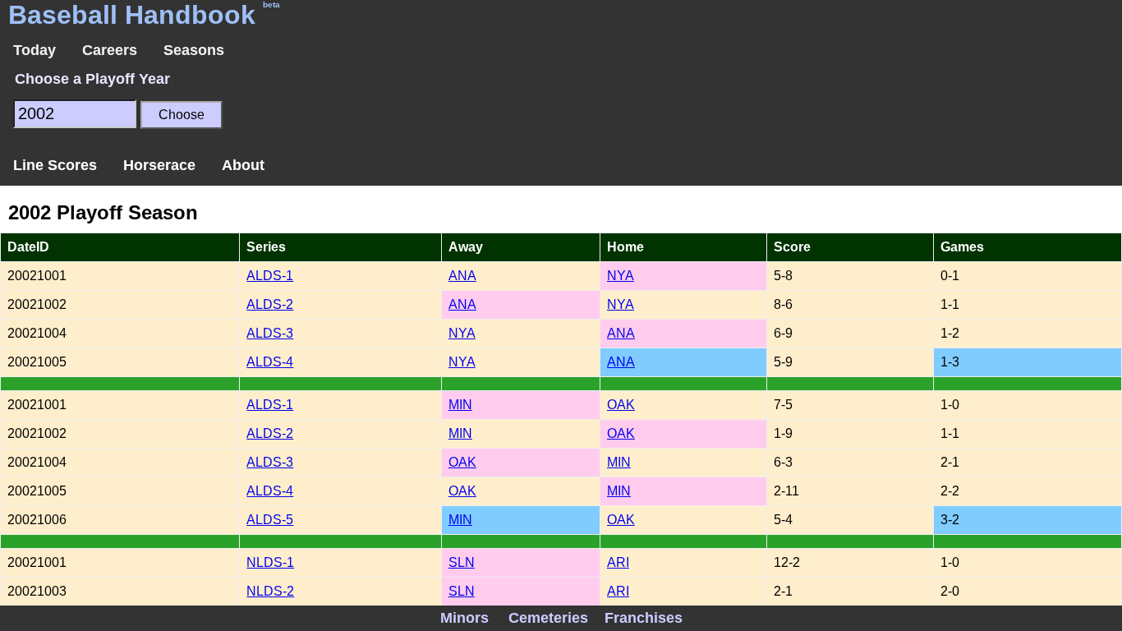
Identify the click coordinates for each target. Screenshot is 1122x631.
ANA (462, 276)
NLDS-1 (270, 562)
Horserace (159, 165)
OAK (621, 405)
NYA (620, 276)
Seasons (193, 50)
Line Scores (55, 165)
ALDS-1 (269, 276)
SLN (461, 562)
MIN (460, 405)
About (243, 165)
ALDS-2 (269, 304)
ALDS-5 (269, 520)
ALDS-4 (269, 362)
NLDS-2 (270, 591)
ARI (618, 562)
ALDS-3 (269, 333)
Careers (109, 50)
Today (34, 50)
